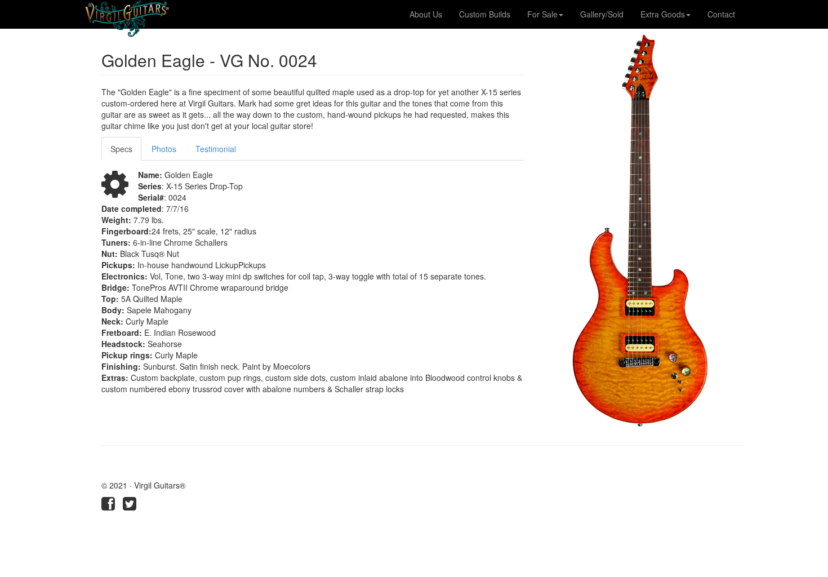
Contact (721, 14)
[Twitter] (129, 506)
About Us (425, 14)
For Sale (542, 14)
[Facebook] (108, 506)
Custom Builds (484, 14)
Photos (164, 148)
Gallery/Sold (602, 14)
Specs (121, 148)
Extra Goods (662, 14)
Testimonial (215, 148)
